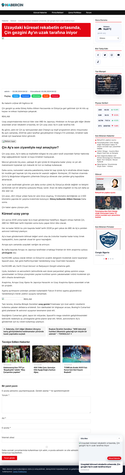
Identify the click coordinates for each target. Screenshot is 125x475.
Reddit (46, 96)
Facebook (25, 96)
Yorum (5, 395)
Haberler (5, 21)
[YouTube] (118, 55)
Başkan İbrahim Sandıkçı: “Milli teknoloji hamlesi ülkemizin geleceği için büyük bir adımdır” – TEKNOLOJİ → (68, 331)
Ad (4, 418)
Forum (89, 12)
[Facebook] (98, 55)
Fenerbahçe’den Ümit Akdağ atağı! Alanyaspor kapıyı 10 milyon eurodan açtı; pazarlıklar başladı (108, 145)
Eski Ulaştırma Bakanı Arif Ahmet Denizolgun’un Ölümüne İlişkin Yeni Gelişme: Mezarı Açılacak (108, 159)
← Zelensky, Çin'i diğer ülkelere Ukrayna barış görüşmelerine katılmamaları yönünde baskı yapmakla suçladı (24, 331)
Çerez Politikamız (20, 471)
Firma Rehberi (57, 12)
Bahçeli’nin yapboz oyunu (106, 140)
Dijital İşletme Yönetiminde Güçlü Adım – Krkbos (107, 165)
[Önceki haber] (112, 79)
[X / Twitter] (105, 55)
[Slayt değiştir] (104, 258)
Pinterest (55, 96)
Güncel (13, 21)
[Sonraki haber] (117, 79)
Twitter (16, 96)
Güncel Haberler (40, 12)
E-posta (6, 428)
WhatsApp (36, 96)
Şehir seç (102, 33)
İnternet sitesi (8, 437)
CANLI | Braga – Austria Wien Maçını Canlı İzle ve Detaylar (108, 152)
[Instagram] (112, 55)
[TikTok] (98, 62)
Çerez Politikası (74, 12)
